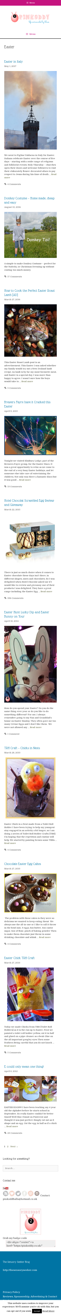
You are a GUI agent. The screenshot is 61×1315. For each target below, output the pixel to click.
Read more (27, 381)
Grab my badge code (15, 1238)
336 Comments (15, 598)
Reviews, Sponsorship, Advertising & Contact (30, 1296)
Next (14, 1146)
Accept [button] (37, 1311)
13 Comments (14, 486)
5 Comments (14, 388)
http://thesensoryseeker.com (20, 1270)
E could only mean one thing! (24, 1066)
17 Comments (14, 276)
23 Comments (14, 1133)
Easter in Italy (13, 61)
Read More (48, 1311)
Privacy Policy (11, 1292)
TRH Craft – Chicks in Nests (22, 748)
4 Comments (14, 184)
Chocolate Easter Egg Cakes (22, 864)
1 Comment (13, 734)
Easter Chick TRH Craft (19, 958)
